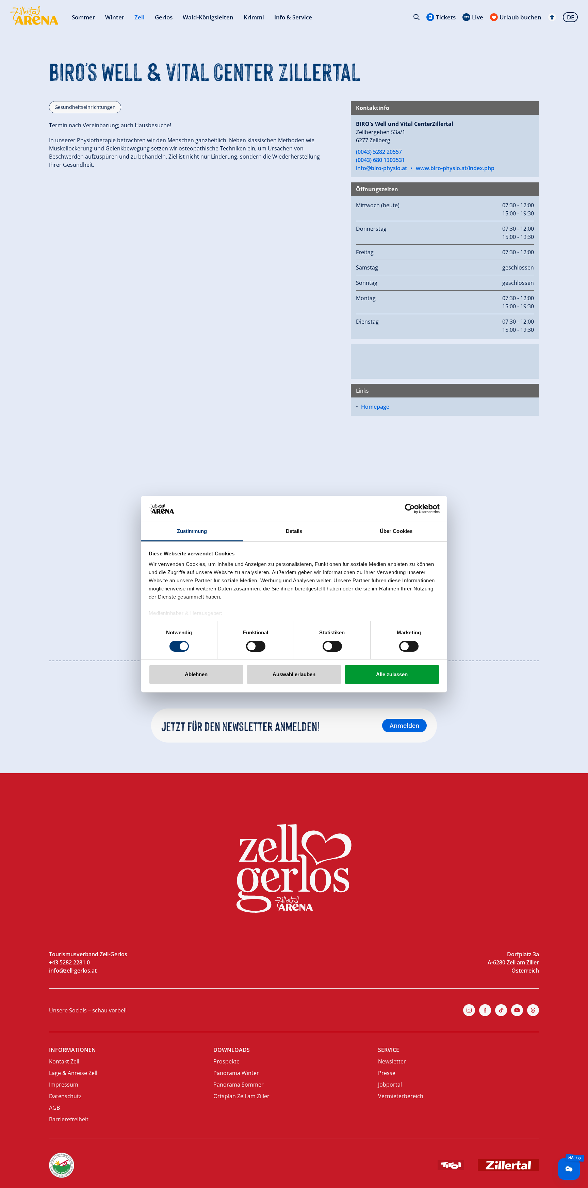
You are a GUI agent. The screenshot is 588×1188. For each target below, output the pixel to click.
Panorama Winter (236, 1073)
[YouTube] (517, 1010)
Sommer (83, 17)
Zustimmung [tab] (192, 531)
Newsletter (392, 1061)
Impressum (63, 1084)
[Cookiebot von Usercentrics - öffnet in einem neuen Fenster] (410, 509)
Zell (139, 17)
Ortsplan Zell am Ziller (241, 1096)
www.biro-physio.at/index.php (455, 168)
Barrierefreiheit (68, 1119)
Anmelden (404, 725)
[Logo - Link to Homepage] (34, 15)
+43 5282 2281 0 (69, 962)
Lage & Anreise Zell (73, 1073)
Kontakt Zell (64, 1061)
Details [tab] (294, 531)
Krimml (254, 17)
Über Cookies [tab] (396, 531)
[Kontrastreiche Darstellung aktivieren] (552, 17)
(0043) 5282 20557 (379, 152)
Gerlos (164, 17)
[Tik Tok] (501, 1010)
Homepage (375, 406)
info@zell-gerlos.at (73, 970)
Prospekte (226, 1061)
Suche (416, 17)
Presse (386, 1073)
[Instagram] (469, 1010)
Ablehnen (196, 674)
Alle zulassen (392, 674)
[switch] (255, 646)
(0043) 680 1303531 (380, 160)
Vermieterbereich (400, 1096)
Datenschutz (65, 1096)
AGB (54, 1107)
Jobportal (390, 1084)
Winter (114, 17)
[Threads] (533, 1010)
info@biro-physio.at (381, 168)
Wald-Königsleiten (208, 17)
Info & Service (293, 17)
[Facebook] (485, 1010)
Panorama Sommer (238, 1084)
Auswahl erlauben (294, 674)
